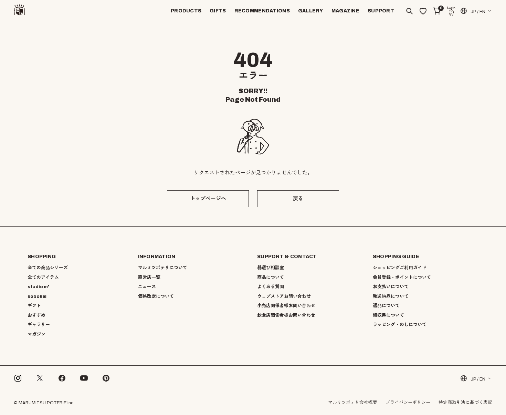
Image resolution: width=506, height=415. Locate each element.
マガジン (36, 334)
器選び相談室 (270, 267)
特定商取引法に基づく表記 (465, 402)
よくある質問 (270, 286)
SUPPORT (381, 10)
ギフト (34, 305)
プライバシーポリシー (408, 402)
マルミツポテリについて (162, 267)
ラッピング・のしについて (399, 324)
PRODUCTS (186, 10)
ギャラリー (39, 324)
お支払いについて (391, 286)
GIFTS (218, 10)
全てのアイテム (43, 277)
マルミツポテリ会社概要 (352, 402)
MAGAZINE (345, 10)
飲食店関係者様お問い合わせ (286, 315)
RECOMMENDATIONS (262, 10)
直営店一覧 (149, 277)
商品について (270, 277)
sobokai (37, 296)
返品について (386, 305)
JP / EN (478, 11)
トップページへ (208, 198)
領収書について (388, 315)
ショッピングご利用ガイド (399, 267)
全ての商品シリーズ (48, 267)
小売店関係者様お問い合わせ (286, 305)
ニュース (147, 286)
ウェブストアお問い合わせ (284, 296)
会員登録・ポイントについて (402, 277)
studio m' (38, 286)
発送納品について (391, 296)
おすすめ (36, 315)
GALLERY (310, 10)
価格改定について (156, 296)
